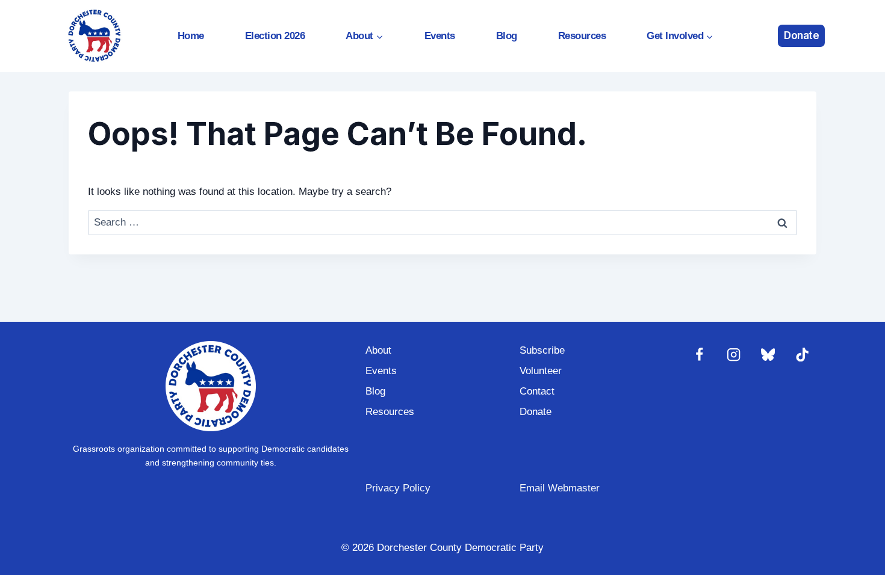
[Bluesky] (768, 355)
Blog (506, 36)
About (378, 350)
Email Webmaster (560, 488)
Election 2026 (275, 36)
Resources (582, 36)
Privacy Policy (397, 488)
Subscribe (542, 350)
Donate (801, 35)
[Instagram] (733, 355)
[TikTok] (802, 355)
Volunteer (541, 371)
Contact (537, 391)
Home (191, 36)
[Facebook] (699, 355)
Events (439, 36)
